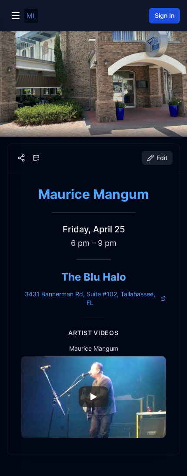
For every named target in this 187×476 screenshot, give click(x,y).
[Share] (21, 158)
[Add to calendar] (36, 158)
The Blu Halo (93, 277)
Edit (162, 157)
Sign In (164, 15)
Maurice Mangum (93, 194)
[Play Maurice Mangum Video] (93, 397)
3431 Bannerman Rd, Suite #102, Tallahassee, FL (90, 298)
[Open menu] (15, 15)
